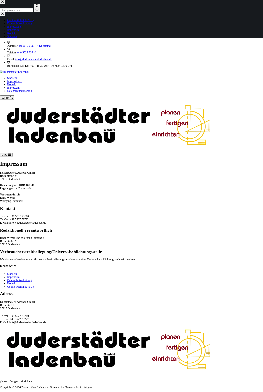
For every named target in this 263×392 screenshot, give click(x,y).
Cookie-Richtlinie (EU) (20, 286)
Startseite (12, 77)
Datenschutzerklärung (19, 90)
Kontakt (11, 84)
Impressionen (14, 81)
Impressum (13, 87)
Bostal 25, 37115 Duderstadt (35, 45)
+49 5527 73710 (26, 52)
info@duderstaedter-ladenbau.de (33, 59)
